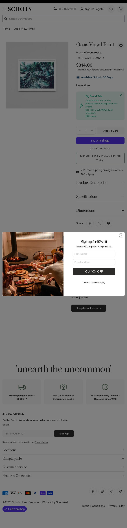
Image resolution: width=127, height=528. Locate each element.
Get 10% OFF (94, 271)
